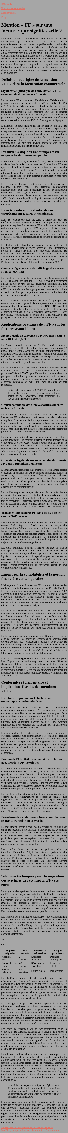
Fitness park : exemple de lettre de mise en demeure (27, 1127)
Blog (3, 17)
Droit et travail (8, 12)
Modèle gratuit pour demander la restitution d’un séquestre (30, 1130)
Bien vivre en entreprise (13, 8)
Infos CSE (6, 4)
